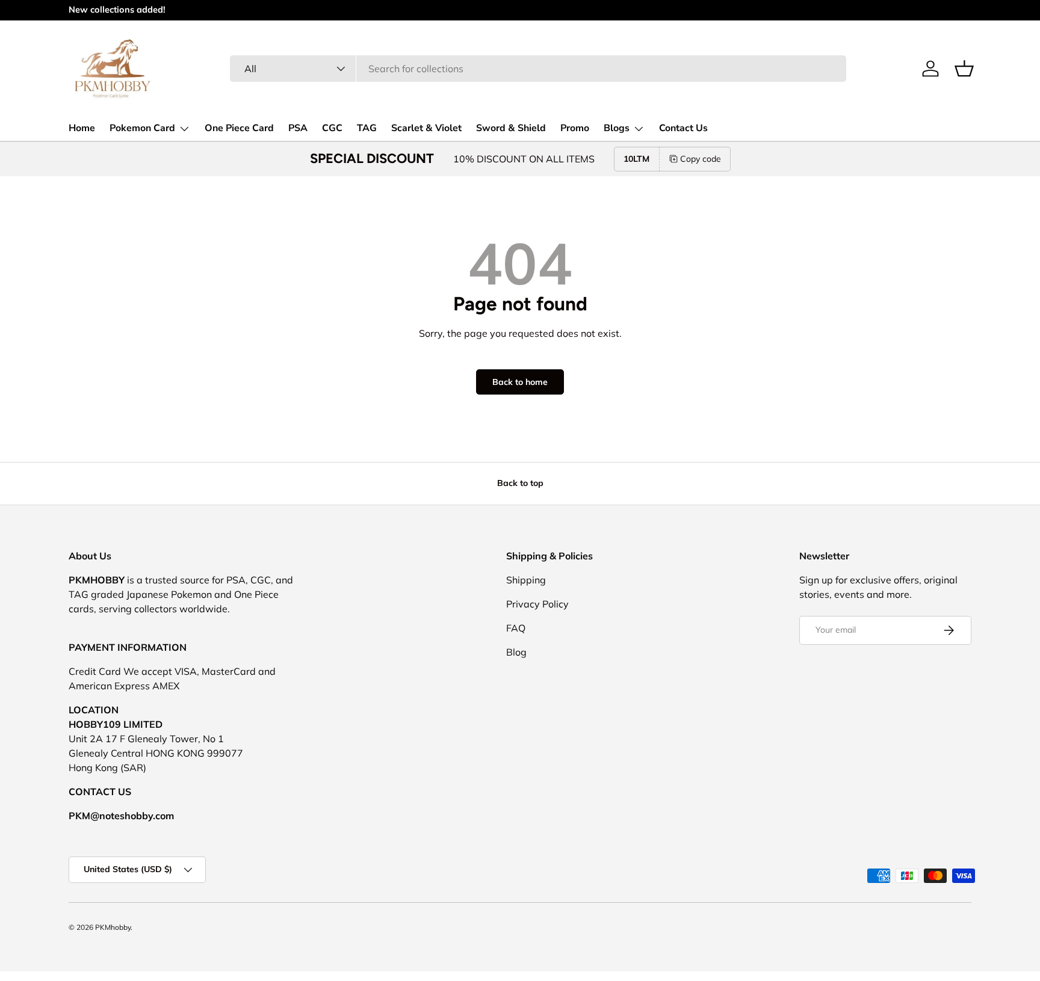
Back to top (520, 483)
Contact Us (683, 128)
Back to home (520, 382)
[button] (964, 68)
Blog (516, 652)
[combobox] (538, 68)
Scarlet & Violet (426, 128)
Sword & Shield (511, 128)
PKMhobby (113, 927)
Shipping (526, 580)
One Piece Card (239, 128)
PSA (298, 128)
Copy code (700, 158)
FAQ (515, 628)
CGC (332, 128)
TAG (367, 128)
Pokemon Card (142, 128)
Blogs (617, 128)
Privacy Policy (537, 604)
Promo (574, 128)
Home (82, 128)
